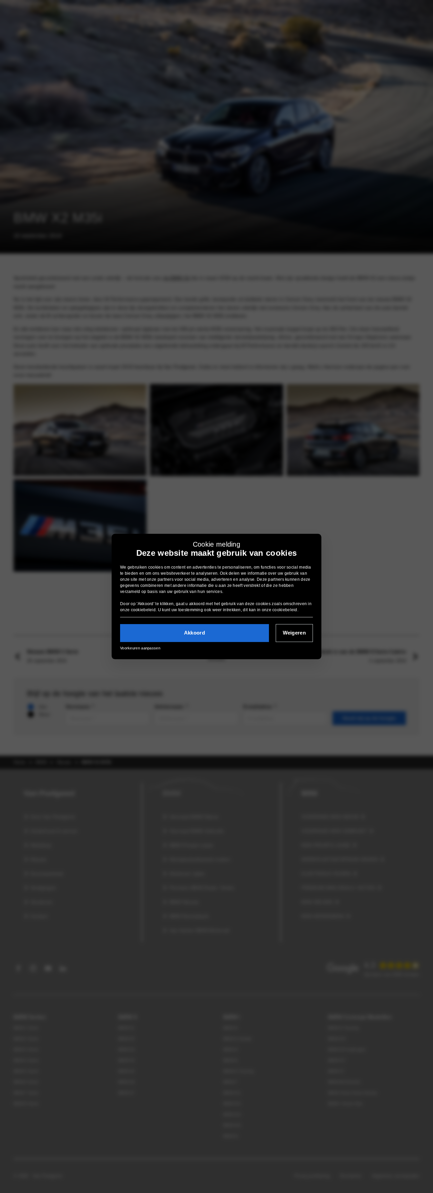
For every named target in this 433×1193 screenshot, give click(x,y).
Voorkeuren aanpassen (140, 648)
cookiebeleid (143, 609)
